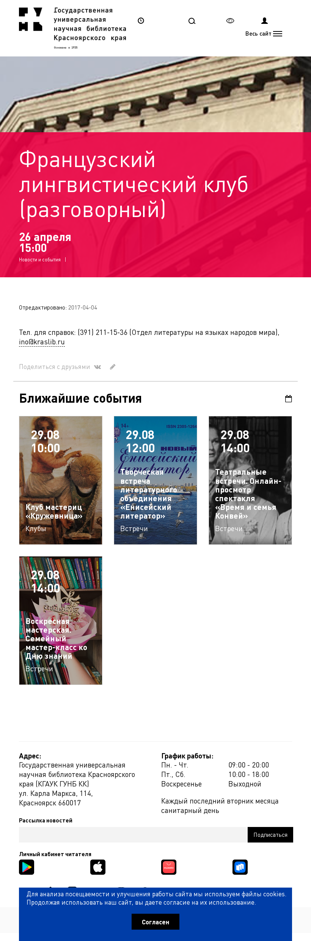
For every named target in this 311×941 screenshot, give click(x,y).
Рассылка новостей (45, 820)
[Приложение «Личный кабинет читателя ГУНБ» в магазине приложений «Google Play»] (26, 866)
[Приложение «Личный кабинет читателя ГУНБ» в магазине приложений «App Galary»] (168, 866)
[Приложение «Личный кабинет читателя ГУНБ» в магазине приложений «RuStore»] (240, 866)
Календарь (286, 398)
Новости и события (40, 259)
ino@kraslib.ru (42, 341)
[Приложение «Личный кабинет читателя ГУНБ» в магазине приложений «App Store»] (97, 866)
